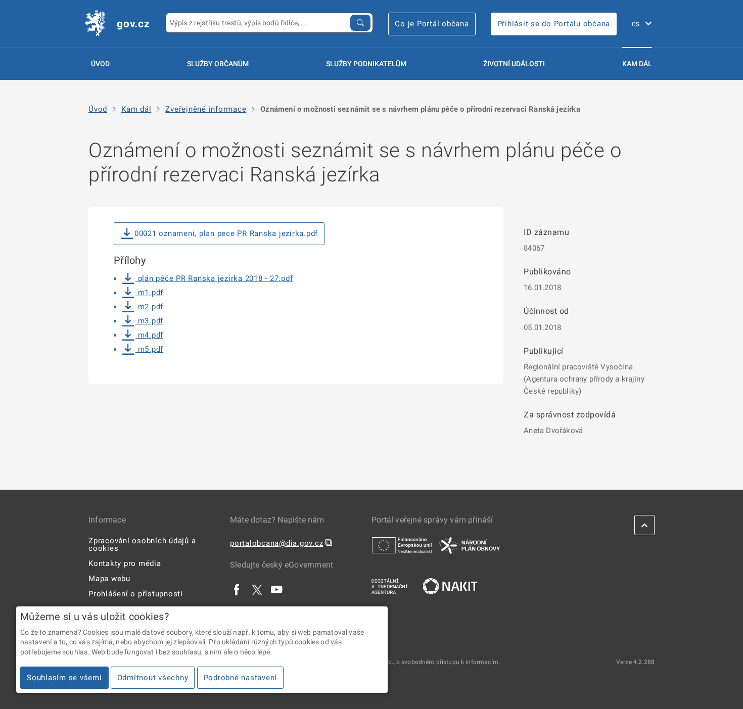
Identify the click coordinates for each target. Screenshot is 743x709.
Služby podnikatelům (366, 64)
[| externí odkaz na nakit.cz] (450, 585)
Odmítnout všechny (153, 677)
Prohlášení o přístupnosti (135, 593)
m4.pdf (149, 335)
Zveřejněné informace (205, 109)
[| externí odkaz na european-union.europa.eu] (402, 544)
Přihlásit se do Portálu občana (554, 23)
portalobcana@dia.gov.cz (276, 543)
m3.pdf (149, 320)
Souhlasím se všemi (64, 677)
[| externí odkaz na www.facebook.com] (237, 589)
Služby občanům (218, 64)
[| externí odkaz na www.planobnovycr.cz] (469, 544)
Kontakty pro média (124, 563)
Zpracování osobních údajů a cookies (142, 544)
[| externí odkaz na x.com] (257, 589)
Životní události (514, 64)
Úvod (100, 64)
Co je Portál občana (432, 23)
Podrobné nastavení (240, 677)
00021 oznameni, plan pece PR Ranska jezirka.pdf (226, 233)
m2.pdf (149, 306)
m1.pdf (149, 292)
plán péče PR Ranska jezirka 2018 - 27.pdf (214, 278)
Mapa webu (109, 578)
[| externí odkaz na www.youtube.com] (277, 589)
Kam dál (637, 64)
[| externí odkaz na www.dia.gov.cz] (390, 585)
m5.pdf (149, 349)
